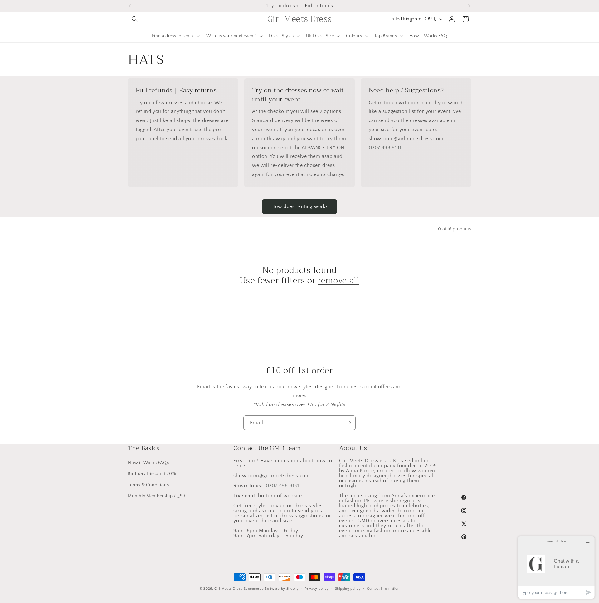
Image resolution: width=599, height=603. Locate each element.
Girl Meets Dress (228, 589)
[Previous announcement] (130, 6)
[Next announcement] (469, 6)
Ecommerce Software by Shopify (271, 589)
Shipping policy (348, 589)
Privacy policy (317, 589)
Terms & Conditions (148, 485)
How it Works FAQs (148, 462)
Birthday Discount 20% (152, 473)
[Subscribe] (348, 422)
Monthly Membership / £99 (156, 495)
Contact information (383, 589)
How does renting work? (299, 206)
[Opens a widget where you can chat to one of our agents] (556, 567)
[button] (135, 19)
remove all (338, 281)
